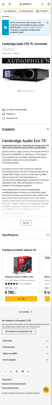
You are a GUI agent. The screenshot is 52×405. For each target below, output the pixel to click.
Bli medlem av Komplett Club (18, 331)
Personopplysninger (10, 388)
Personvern (7, 379)
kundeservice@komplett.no (32, 27)
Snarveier (7, 340)
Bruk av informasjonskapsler (14, 384)
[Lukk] (47, 22)
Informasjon (9, 347)
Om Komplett (9, 360)
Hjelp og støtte (10, 353)
